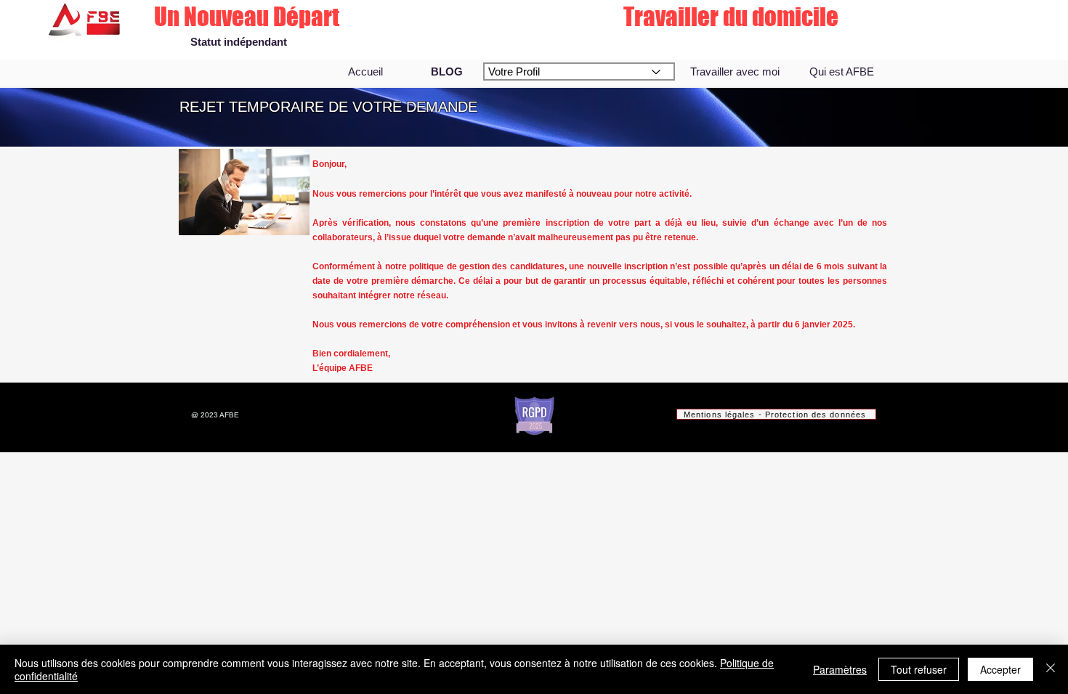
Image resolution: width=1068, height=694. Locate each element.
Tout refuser (919, 669)
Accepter (1000, 669)
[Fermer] (1050, 669)
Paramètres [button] (840, 669)
